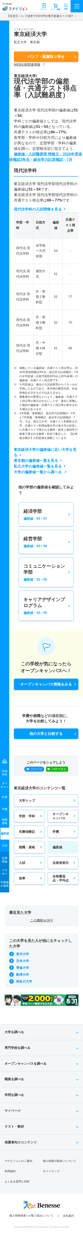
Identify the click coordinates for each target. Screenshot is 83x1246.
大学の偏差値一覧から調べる (38, 472)
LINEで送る (59, 769)
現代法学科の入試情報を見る (38, 209)
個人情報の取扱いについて (59, 1161)
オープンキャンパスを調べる (26, 1063)
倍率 (22, 878)
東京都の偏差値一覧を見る (36, 460)
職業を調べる (14, 1079)
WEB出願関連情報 (27, 64)
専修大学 (22, 967)
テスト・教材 (14, 1126)
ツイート (36, 769)
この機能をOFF (41, 920)
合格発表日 (61, 863)
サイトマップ (51, 1171)
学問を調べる (14, 1095)
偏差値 (57, 847)
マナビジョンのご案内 (18, 1161)
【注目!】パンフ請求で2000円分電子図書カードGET (40, 16)
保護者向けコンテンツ (21, 1142)
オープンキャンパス (61, 816)
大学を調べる (14, 1032)
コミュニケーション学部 (44, 572)
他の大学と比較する (46, 734)
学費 (56, 831)
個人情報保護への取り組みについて (31, 1215)
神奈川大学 (24, 981)
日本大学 (22, 960)
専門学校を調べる (17, 1048)
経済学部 (35, 514)
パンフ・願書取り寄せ (46, 57)
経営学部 (35, 542)
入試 (22, 863)
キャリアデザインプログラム (44, 606)
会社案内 (68, 1215)
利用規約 (10, 1171)
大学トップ (27, 800)
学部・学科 (27, 816)
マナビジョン (14, 8)
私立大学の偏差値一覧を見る (38, 466)
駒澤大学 (22, 974)
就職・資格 (27, 847)
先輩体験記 (27, 831)
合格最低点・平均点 (61, 878)
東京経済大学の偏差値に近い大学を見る (45, 452)
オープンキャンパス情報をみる (46, 684)
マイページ (13, 1110)
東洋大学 (22, 954)
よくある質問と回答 (17, 1181)
